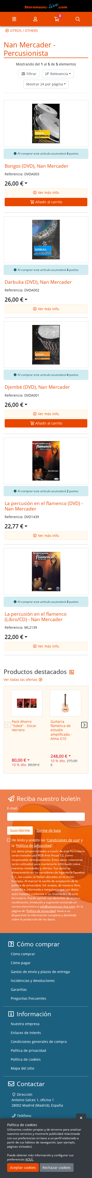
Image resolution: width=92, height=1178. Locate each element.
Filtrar (31, 73)
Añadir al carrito (48, 202)
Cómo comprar (23, 954)
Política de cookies (26, 1059)
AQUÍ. (29, 1159)
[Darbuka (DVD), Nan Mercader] (46, 239)
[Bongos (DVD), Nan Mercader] (46, 123)
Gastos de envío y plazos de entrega (40, 971)
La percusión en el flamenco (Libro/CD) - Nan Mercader (35, 616)
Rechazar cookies (56, 1167)
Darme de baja (49, 830)
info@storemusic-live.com (57, 906)
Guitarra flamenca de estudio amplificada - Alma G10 (61, 730)
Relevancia (58, 73)
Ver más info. (48, 192)
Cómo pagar (21, 962)
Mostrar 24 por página (44, 84)
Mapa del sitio (22, 1068)
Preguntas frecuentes (28, 998)
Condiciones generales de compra (39, 1041)
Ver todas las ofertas (21, 679)
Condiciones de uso (63, 840)
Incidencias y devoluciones (33, 980)
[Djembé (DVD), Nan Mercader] (46, 344)
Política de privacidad (34, 845)
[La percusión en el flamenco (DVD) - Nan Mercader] (46, 460)
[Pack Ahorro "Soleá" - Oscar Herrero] (26, 703)
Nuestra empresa (25, 1023)
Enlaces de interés (26, 1032)
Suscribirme (20, 830)
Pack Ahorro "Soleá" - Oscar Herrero (24, 725)
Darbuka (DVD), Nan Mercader (38, 282)
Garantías (19, 989)
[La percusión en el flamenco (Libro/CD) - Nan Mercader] (46, 571)
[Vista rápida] (79, 107)
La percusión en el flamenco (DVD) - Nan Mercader (44, 506)
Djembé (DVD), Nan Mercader (37, 387)
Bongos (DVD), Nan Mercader (36, 166)
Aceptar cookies (23, 1167)
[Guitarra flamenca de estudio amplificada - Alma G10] (65, 703)
